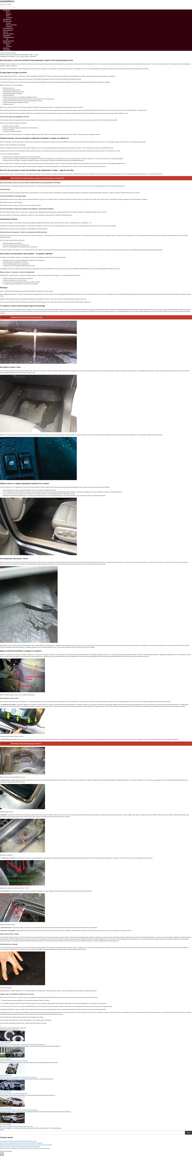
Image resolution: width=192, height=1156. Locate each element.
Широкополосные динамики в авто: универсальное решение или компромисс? (22, 1044)
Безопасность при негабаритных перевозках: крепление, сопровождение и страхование (25, 1148)
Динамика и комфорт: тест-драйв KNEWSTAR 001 (13, 1093)
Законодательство (8, 28)
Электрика (6, 48)
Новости (5, 32)
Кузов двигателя (7, 30)
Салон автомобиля (8, 33)
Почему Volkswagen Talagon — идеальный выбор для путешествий (18, 1110)
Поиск (2, 1130)
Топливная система (8, 37)
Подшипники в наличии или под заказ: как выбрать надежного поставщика (21, 1143)
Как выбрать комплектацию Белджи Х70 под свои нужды (16, 1126)
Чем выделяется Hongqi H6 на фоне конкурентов (14, 1060)
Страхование (6, 35)
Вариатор (8, 14)
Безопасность (7, 19)
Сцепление (9, 17)
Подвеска (9, 46)
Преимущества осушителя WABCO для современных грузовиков (18, 1077)
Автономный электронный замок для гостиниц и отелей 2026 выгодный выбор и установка (26, 1144)
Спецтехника (6, 50)
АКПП (7, 12)
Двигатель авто (7, 21)
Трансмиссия (6, 10)
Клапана (8, 23)
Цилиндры (9, 26)
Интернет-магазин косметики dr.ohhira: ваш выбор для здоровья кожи (20, 1146)
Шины (7, 44)
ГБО (7, 39)
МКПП (8, 15)
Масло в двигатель (11, 24)
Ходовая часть (7, 42)
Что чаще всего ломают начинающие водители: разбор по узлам (18, 1141)
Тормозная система (8, 41)
